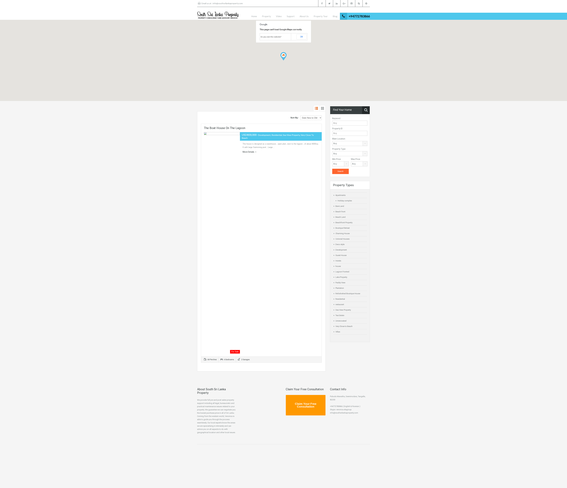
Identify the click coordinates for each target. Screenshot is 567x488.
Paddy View (340, 282)
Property (266, 16)
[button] (286, 60)
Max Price (355, 159)
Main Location (338, 139)
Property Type (339, 149)
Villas (337, 332)
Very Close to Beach (343, 326)
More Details (249, 152)
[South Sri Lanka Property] (218, 15)
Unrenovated (340, 321)
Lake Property (341, 277)
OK (301, 37)
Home (254, 16)
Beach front (340, 211)
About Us (304, 16)
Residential (340, 299)
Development (341, 250)
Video (279, 16)
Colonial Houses (342, 239)
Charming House (342, 233)
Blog (335, 16)
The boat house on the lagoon (224, 128)
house (338, 266)
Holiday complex (345, 201)
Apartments (340, 195)
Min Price (336, 159)
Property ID (337, 128)
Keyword (336, 118)
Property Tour (321, 16)
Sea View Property (343, 310)
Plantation (339, 288)
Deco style (339, 244)
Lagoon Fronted (342, 272)
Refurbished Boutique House (347, 293)
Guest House (341, 255)
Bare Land (339, 206)
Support (291, 16)
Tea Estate (339, 315)
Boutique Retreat (342, 228)
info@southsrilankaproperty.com (228, 3)
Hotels (338, 261)
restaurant (339, 304)
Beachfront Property (343, 222)
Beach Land (340, 217)
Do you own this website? (271, 37)
